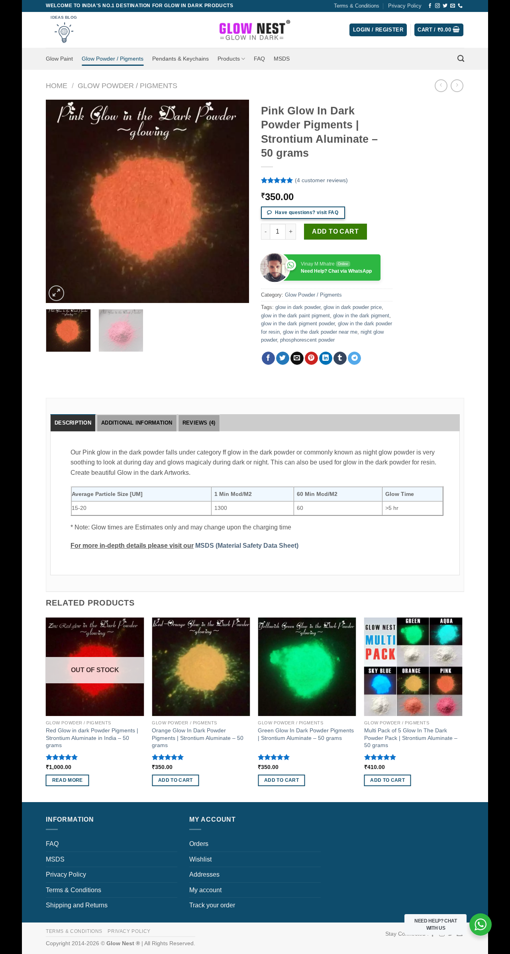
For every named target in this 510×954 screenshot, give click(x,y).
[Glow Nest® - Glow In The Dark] (255, 30)
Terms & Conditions (356, 6)
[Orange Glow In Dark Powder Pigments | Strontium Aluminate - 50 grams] (201, 667)
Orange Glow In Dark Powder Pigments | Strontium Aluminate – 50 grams (197, 737)
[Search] (460, 59)
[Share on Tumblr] (340, 358)
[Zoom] (56, 293)
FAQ (259, 58)
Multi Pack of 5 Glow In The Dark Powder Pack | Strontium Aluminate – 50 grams (410, 737)
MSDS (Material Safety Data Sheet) (246, 545)
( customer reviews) (321, 180)
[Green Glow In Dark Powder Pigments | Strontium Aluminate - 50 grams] (307, 667)
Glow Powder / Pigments (112, 58)
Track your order (212, 905)
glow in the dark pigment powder (298, 324)
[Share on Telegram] (354, 358)
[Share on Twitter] (282, 358)
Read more (67, 780)
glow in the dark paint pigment (295, 316)
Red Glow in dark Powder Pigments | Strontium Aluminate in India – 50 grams (92, 737)
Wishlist (200, 859)
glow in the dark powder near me (320, 332)
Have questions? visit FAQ (306, 212)
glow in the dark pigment (361, 316)
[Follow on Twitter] (445, 6)
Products (229, 58)
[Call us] (460, 6)
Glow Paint (59, 58)
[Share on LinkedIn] (325, 358)
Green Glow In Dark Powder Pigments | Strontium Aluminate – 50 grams (306, 734)
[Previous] (60, 201)
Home (56, 85)
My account (205, 890)
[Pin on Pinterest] (311, 358)
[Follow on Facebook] (430, 6)
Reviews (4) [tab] (199, 423)
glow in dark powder (297, 307)
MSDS (282, 58)
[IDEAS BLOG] (66, 30)
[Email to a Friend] (297, 358)
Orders (198, 843)
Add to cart (335, 231)
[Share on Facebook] (268, 358)
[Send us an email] (452, 6)
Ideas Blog (64, 17)
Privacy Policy (405, 6)
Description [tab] (73, 423)
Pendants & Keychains (180, 58)
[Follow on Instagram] (437, 6)
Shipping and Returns (77, 905)
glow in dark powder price (353, 307)
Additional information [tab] (137, 423)
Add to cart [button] (175, 780)
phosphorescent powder (307, 340)
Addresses (204, 874)
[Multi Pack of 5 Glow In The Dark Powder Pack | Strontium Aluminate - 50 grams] (413, 667)
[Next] (235, 201)
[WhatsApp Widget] (480, 924)
